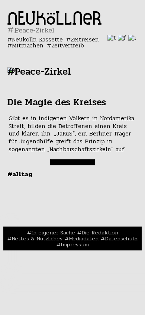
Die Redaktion (99, 232)
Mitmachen (28, 45)
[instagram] (132, 37)
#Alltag (19, 174)
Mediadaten (84, 238)
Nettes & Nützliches (37, 238)
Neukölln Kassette (37, 39)
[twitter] (111, 37)
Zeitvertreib (67, 45)
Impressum (75, 244)
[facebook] (122, 37)
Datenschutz (121, 238)
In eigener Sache (53, 232)
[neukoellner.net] (54, 22)
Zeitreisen (85, 39)
